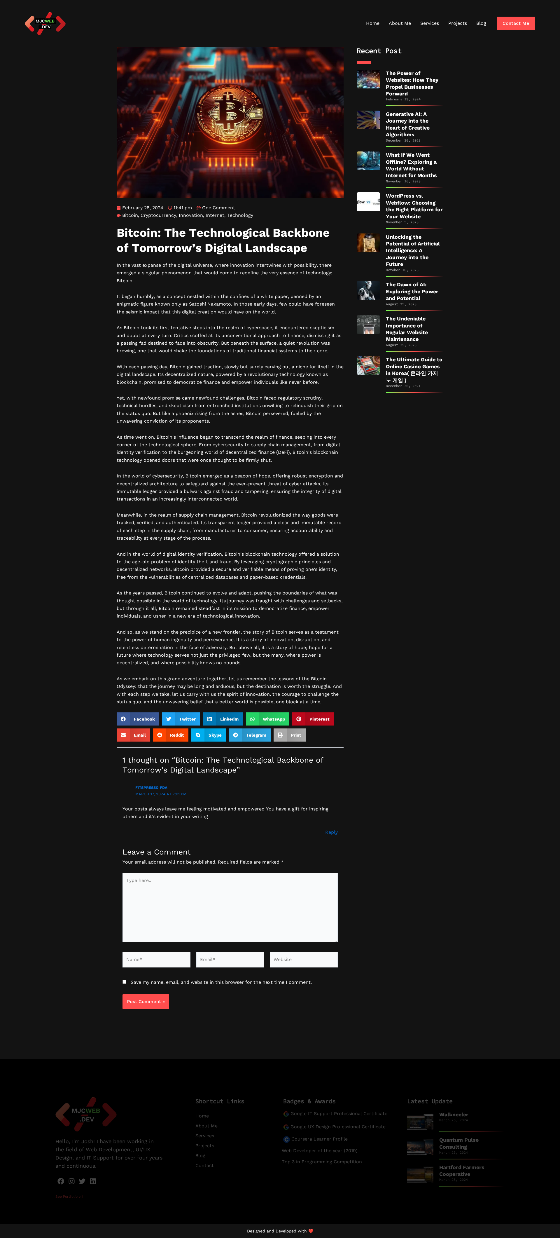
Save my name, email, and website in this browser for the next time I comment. (221, 982)
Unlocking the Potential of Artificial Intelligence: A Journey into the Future (413, 250)
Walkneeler (453, 1114)
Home (372, 23)
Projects (457, 23)
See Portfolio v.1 (69, 1197)
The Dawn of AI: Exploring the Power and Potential (412, 291)
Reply (331, 832)
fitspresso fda (151, 787)
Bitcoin (130, 215)
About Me (400, 23)
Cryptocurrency (158, 215)
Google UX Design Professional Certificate (338, 1126)
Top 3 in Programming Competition (322, 1161)
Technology (240, 215)
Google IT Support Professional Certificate (338, 1113)
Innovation (191, 215)
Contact (204, 1165)
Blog (481, 23)
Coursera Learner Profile (319, 1139)
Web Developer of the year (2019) (320, 1150)
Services (429, 23)
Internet (215, 215)
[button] (516, 23)
